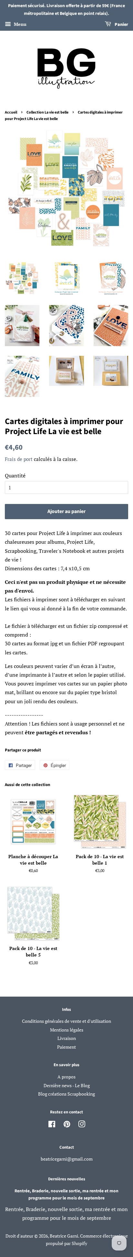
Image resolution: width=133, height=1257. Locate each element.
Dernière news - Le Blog (67, 1085)
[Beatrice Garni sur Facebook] (52, 1125)
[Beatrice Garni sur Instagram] (81, 1125)
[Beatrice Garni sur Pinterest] (66, 1125)
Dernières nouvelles (66, 1179)
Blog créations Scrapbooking (66, 1094)
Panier (121, 24)
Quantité (15, 475)
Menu (19, 24)
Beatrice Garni (64, 1236)
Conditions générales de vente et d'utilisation (66, 1021)
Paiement (66, 1047)
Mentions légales (66, 1030)
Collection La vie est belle (47, 112)
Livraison (66, 1038)
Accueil (11, 112)
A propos (66, 1077)
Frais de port (19, 459)
